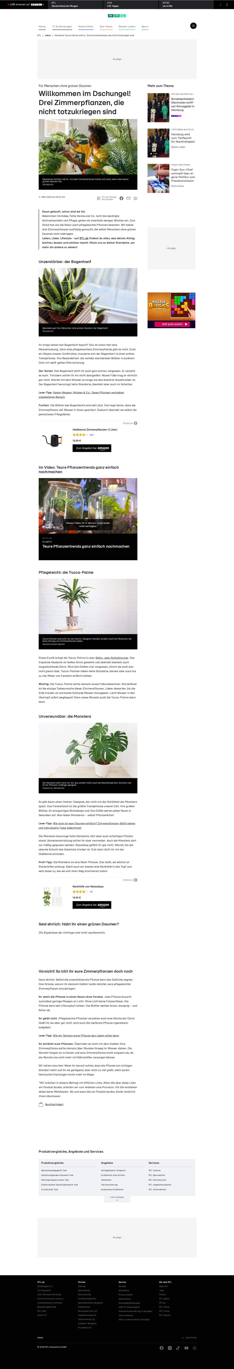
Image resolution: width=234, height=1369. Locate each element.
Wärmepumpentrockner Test (55, 1180)
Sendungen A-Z (45, 1286)
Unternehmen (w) (86, 1319)
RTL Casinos (154, 1171)
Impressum (124, 1291)
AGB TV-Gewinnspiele (129, 1307)
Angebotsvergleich (87, 1315)
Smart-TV (42, 1315)
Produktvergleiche (87, 1299)
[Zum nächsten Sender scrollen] (227, 4)
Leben (48, 35)
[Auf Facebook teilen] (121, 198)
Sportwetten (84, 1291)
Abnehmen (106, 1180)
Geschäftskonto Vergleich (90, 1303)
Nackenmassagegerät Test (54, 1171)
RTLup (162, 1303)
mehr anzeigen (117, 1197)
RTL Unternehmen (157, 1190)
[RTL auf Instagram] (170, 1348)
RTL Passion (165, 1315)
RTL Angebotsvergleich (160, 1185)
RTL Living (164, 1311)
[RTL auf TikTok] (178, 1348)
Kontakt (122, 1286)
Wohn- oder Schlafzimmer (112, 658)
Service (122, 1282)
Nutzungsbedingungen (129, 1303)
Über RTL (163, 1286)
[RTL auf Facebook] (161, 1348)
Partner (82, 1282)
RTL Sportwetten (157, 1175)
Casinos (82, 1286)
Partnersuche (84, 1295)
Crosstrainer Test (49, 1190)
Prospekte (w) (85, 1328)
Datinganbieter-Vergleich (113, 1171)
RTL (39, 35)
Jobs (161, 1291)
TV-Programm (44, 1291)
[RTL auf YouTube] (186, 1348)
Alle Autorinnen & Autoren (50, 1299)
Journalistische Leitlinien (49, 1303)
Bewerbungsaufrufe (46, 1307)
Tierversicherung (109, 1185)
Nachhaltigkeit (54, 1104)
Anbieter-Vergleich (87, 1324)
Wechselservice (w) (87, 1311)
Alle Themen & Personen (49, 1295)
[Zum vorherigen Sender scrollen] (220, 4)
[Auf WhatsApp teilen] (135, 198)
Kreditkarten (84, 1307)
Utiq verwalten (126, 1315)
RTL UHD (41, 1311)
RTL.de (84, 238)
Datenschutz (125, 1299)
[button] (76, 570)
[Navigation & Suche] (193, 26)
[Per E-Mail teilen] (128, 198)
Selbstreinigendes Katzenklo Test (57, 1175)
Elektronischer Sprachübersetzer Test (59, 1185)
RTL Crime (164, 1307)
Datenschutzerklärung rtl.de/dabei (135, 1311)
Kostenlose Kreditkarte (112, 1190)
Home (40, 1338)
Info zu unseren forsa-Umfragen (134, 1320)
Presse (162, 1295)
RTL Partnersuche (157, 1180)
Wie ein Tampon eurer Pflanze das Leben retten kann (86, 1035)
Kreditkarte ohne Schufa (113, 1175)
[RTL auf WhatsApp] (195, 1348)
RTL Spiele (164, 1299)
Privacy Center (126, 1295)
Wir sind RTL (165, 1282)
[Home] (117, 15)
